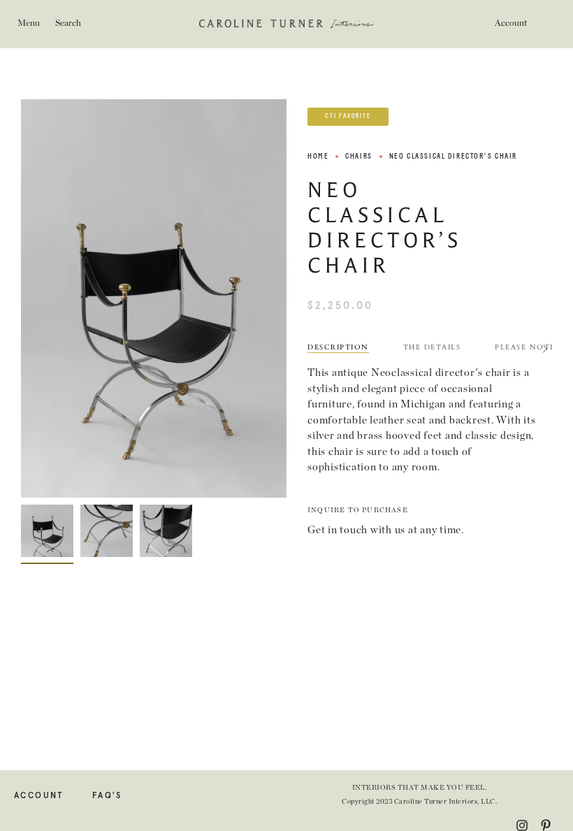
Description (338, 347)
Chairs (358, 156)
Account (39, 796)
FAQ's (107, 796)
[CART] (548, 24)
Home (317, 156)
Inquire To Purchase (357, 510)
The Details (432, 347)
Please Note (525, 347)
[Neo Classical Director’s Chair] (47, 531)
